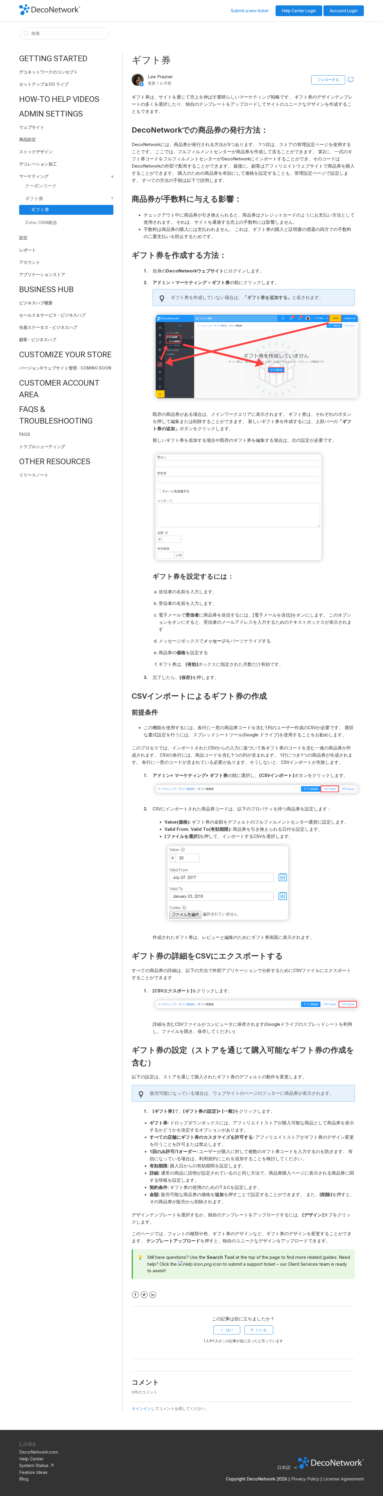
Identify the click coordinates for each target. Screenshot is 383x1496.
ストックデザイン (36, 151)
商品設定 (27, 139)
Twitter (144, 1295)
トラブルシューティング (42, 446)
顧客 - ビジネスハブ (37, 339)
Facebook (135, 1295)
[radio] (226, 1329)
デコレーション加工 (38, 164)
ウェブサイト (31, 127)
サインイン (141, 1408)
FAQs (24, 434)
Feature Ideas (33, 1472)
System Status (33, 1465)
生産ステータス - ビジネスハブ (48, 327)
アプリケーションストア (42, 274)
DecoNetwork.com (38, 1452)
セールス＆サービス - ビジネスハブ (52, 315)
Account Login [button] (344, 10)
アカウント (29, 262)
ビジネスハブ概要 (36, 303)
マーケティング (33, 176)
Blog (23, 1479)
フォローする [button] (328, 80)
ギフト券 (34, 198)
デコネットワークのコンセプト (48, 72)
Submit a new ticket (249, 10)
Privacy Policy (305, 1479)
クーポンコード (41, 185)
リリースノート (33, 475)
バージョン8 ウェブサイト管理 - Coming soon (65, 368)
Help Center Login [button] (299, 10)
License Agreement (343, 1479)
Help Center (31, 1459)
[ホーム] (49, 13)
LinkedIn (152, 1295)
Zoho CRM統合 (41, 222)
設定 (23, 237)
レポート (27, 250)
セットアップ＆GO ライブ (44, 84)
